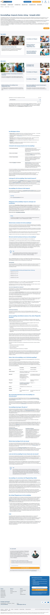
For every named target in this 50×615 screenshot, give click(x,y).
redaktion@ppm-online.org (21, 604)
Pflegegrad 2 (20, 181)
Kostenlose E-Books (22, 594)
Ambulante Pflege (25, 4)
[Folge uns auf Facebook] (42, 602)
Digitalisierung (39, 4)
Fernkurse (21, 591)
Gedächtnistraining (24, 403)
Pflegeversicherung (19, 135)
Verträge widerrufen (28, 609)
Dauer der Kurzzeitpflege (16, 197)
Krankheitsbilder (10, 4)
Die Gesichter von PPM (13, 591)
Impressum (2, 609)
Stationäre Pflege (17, 4)
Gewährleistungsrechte (4, 610)
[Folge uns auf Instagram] (45, 602)
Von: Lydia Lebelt (13, 548)
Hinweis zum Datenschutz (34, 570)
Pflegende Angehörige (28, 162)
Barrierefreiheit (16, 609)
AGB (9, 609)
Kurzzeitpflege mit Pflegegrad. (20, 212)
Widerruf (12, 609)
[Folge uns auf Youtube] (48, 602)
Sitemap (9, 610)
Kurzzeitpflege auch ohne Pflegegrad (25, 382)
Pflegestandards (3, 4)
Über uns (11, 590)
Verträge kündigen (21, 609)
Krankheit (14, 162)
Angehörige (27, 104)
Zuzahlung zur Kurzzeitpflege (17, 182)
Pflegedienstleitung (32, 4)
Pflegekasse (21, 180)
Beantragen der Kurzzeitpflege (22, 447)
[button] (49, 8)
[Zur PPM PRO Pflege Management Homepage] (6, 2)
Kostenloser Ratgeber (23, 590)
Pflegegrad (38, 181)
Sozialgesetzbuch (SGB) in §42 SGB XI (28, 190)
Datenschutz (6, 609)
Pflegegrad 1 (29, 181)
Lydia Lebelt (39, 97)
